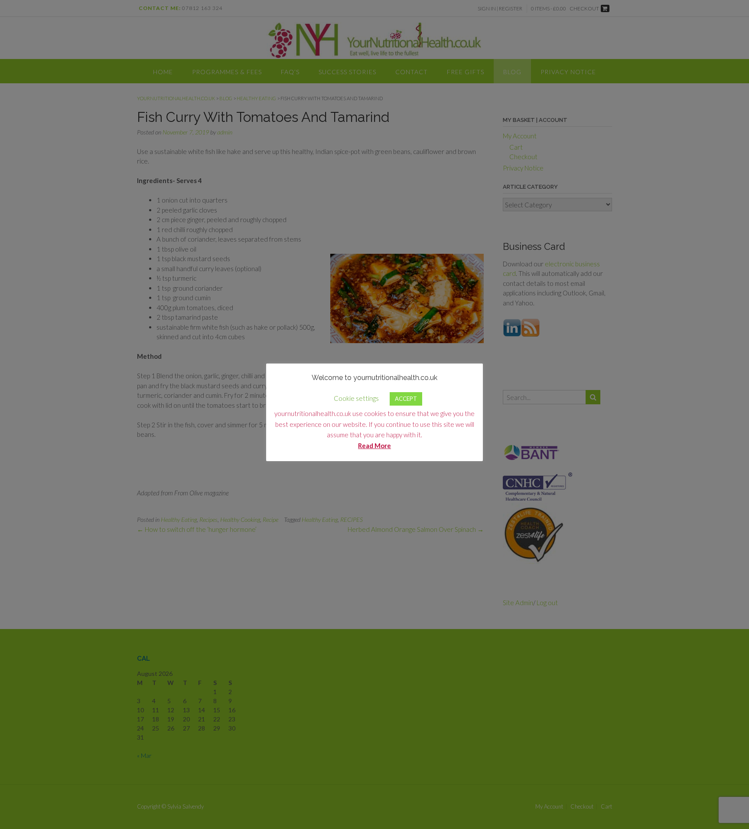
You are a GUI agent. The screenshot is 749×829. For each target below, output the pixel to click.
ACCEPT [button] (406, 398)
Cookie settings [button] (356, 398)
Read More (374, 445)
